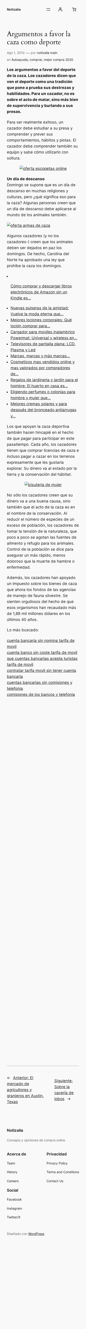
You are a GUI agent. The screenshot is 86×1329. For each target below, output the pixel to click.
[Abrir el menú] (48, 9)
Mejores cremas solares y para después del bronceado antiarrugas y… (43, 410)
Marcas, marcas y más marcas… (40, 356)
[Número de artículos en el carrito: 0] (74, 9)
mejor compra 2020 (58, 60)
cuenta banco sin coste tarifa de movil (42, 652)
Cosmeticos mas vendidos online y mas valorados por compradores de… (43, 368)
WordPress (36, 1234)
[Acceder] (60, 9)
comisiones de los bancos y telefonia (41, 694)
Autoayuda (19, 60)
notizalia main (47, 53)
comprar (36, 60)
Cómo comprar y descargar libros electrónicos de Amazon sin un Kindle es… (41, 292)
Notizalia (14, 9)
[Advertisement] (43, 875)
